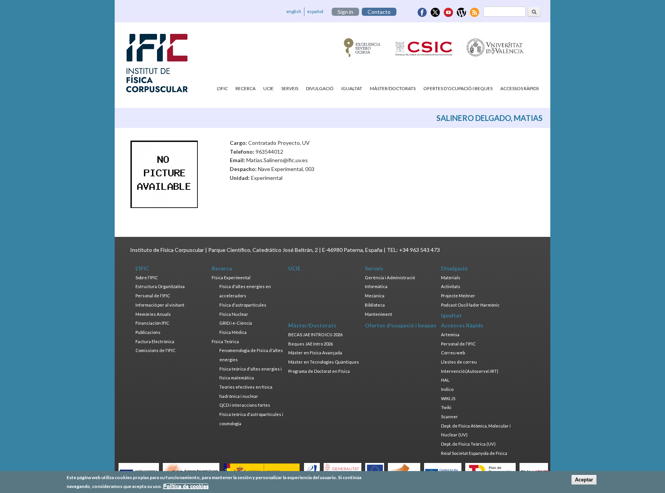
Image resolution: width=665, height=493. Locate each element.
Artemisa (450, 334)
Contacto (379, 11)
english (293, 11)
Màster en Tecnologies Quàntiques (323, 361)
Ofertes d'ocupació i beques (458, 88)
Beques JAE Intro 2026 (310, 343)
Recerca (246, 88)
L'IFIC (222, 88)
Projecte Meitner (458, 295)
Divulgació (320, 88)
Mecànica (374, 295)
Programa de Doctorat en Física (319, 371)
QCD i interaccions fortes (244, 404)
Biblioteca (375, 304)
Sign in (345, 11)
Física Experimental (231, 277)
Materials (450, 277)
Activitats (450, 286)
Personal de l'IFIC (152, 295)
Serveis (289, 88)
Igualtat (351, 88)
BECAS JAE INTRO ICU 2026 (315, 334)
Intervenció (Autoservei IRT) (469, 371)
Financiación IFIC (152, 322)
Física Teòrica (225, 341)
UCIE (268, 88)
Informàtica (376, 286)
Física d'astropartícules (242, 304)
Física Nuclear (233, 314)
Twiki (446, 407)
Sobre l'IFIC (146, 277)
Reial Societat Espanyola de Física (474, 453)
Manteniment (378, 314)
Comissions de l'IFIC (155, 350)
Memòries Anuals (153, 314)
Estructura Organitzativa (160, 286)
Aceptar (584, 480)
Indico (447, 389)
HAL (445, 379)
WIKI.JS (448, 398)
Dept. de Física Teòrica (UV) (468, 443)
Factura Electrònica (154, 341)
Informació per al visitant (159, 304)
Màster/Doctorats (393, 88)
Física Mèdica (233, 332)
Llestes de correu (459, 361)
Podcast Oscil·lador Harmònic (470, 304)
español (315, 11)
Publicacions (147, 332)
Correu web (453, 352)
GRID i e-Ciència (235, 322)
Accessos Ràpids (519, 88)
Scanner (449, 416)
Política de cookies (186, 486)
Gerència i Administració (390, 277)
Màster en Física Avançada (315, 352)
